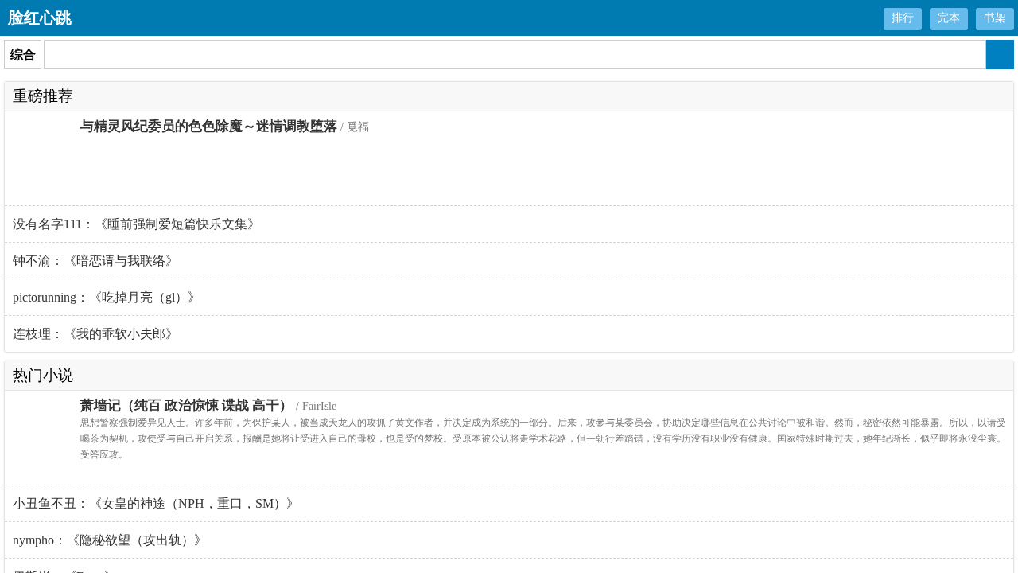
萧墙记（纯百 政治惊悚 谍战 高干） (186, 405)
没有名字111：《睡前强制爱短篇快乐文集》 (136, 224)
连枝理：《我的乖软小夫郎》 (95, 334)
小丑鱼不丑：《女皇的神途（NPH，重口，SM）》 (156, 503)
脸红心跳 (40, 17)
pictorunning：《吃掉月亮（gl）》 (106, 297)
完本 (949, 18)
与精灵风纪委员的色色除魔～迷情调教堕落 (208, 126)
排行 (903, 18)
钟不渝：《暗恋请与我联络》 (95, 260)
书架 (995, 18)
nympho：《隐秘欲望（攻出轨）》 (110, 540)
